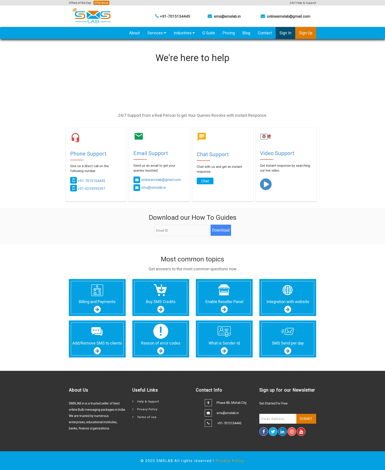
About (134, 33)
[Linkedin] (282, 431)
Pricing (229, 33)
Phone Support (88, 154)
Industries (183, 33)
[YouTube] (301, 431)
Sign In (285, 33)
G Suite (208, 33)
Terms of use (147, 417)
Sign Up (305, 33)
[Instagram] (291, 431)
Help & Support (148, 401)
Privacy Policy (147, 409)
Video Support (277, 153)
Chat (205, 181)
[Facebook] (263, 431)
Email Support (150, 153)
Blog (246, 33)
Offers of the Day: (89, 2)
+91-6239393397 (91, 189)
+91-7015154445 (91, 181)
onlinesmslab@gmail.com (161, 180)
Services (155, 33)
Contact (265, 33)
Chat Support (213, 154)
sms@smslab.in (153, 187)
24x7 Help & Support (303, 2)
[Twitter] (273, 431)
